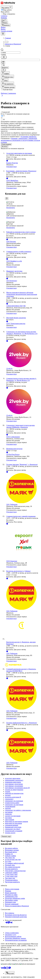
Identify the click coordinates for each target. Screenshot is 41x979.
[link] (4, 22)
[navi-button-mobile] (3, 33)
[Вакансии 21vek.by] (22, 355)
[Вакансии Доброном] (22, 488)
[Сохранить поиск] (3, 62)
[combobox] (10, 52)
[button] (3, 27)
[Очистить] (4, 57)
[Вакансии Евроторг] (22, 542)
